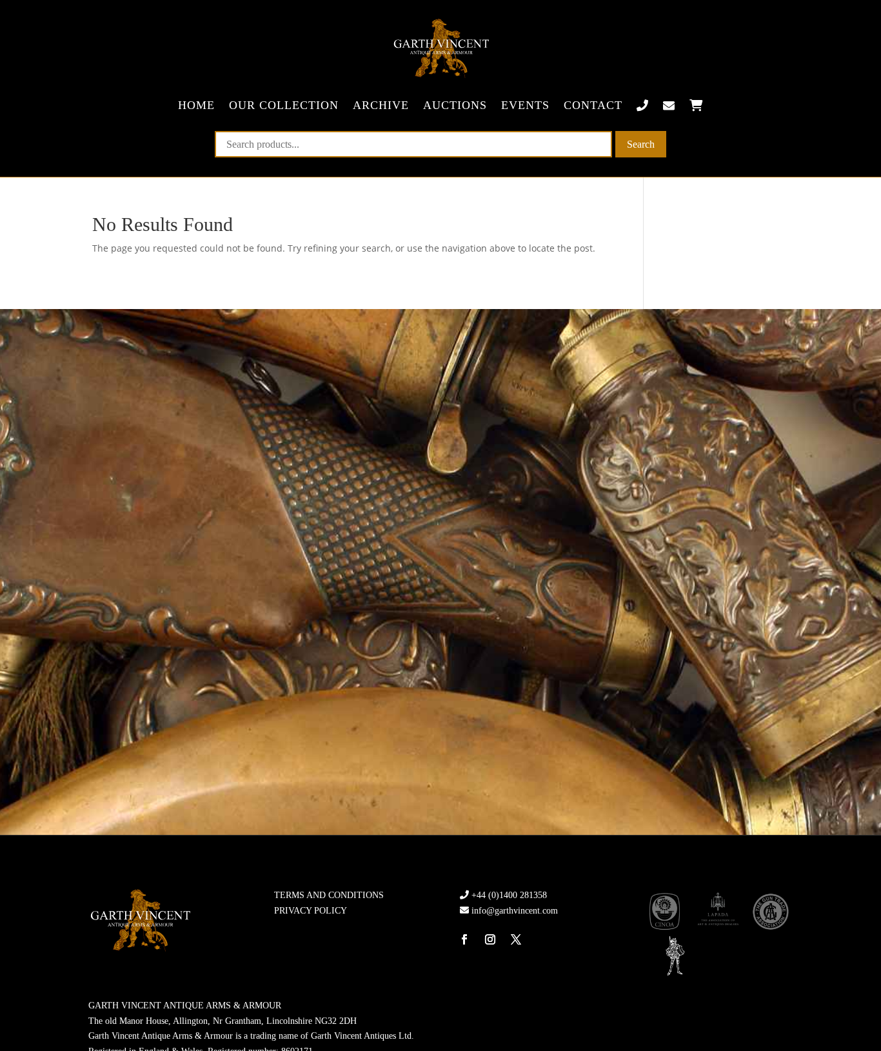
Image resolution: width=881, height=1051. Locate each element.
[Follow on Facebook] (464, 939)
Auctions (455, 105)
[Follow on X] (516, 939)
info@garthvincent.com (514, 911)
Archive (381, 105)
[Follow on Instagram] (490, 939)
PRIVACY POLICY (310, 911)
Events (525, 105)
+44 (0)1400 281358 (509, 895)
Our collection (284, 105)
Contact (593, 105)
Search (641, 144)
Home (196, 105)
